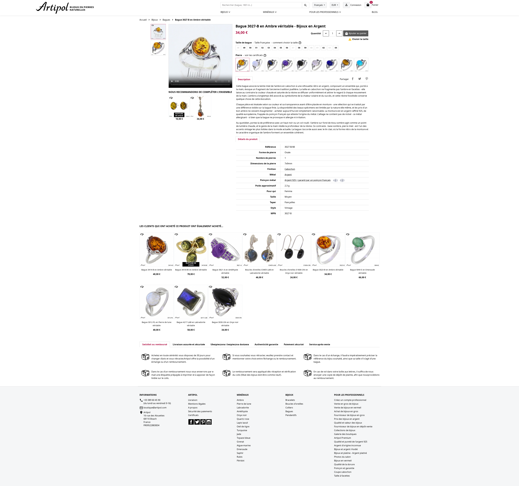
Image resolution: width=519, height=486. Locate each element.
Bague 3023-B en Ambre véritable (328, 269)
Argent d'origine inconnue (347, 445)
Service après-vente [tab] (319, 344)
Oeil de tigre (243, 426)
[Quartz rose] (317, 65)
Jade (239, 434)
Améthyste (242, 411)
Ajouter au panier (356, 33)
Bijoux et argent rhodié (346, 449)
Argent (288, 174)
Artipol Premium (342, 437)
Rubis (239, 456)
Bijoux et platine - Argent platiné (350, 453)
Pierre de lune (244, 403)
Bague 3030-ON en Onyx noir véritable (225, 324)
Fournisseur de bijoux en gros (349, 415)
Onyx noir (242, 415)
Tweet (359, 78)
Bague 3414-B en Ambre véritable (156, 269)
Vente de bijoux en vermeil (347, 407)
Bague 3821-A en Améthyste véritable (225, 271)
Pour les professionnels (323, 12)
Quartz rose (243, 418)
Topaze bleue (243, 437)
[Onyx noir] (302, 65)
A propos (192, 407)
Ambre (240, 400)
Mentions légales (197, 403)
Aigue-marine (244, 445)
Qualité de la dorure (344, 464)
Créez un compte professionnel (350, 400)
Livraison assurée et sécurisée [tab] (189, 344)
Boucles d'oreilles (294, 403)
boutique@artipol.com (155, 407)
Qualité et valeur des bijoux (348, 422)
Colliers (289, 407)
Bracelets (290, 400)
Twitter (197, 422)
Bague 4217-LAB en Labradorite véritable (191, 324)
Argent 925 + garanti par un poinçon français (308, 180)
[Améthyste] (287, 65)
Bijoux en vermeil (343, 460)
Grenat (240, 441)
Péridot (240, 460)
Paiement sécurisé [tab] (294, 344)
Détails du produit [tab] (247, 139)
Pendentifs (291, 415)
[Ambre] (242, 65)
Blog (375, 12)
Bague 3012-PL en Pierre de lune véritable (156, 324)
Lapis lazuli (242, 422)
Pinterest (366, 78)
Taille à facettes (342, 475)
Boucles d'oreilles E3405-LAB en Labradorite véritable (259, 271)
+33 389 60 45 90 (152, 400)
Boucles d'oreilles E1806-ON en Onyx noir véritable (294, 271)
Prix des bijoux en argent (347, 418)
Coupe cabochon (342, 471)
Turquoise (242, 430)
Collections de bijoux (344, 430)
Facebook (191, 422)
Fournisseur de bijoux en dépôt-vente (353, 426)
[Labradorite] (272, 65)
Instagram (209, 422)
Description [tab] (244, 79)
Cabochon (290, 169)
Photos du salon (342, 456)
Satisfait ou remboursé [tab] (154, 344)
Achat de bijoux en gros (346, 411)
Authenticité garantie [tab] (266, 344)
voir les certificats (256, 55)
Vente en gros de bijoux (346, 403)
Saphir (240, 453)
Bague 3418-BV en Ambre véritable (191, 269)
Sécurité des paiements (200, 411)
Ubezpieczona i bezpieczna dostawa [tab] (230, 344)
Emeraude (242, 449)
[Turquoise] (361, 65)
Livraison (192, 400)
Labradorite (243, 407)
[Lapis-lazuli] (332, 65)
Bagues (289, 411)
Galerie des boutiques (345, 434)
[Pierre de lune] (257, 65)
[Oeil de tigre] (346, 65)
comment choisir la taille (287, 42)
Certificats (193, 415)
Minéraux (268, 12)
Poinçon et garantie (344, 468)
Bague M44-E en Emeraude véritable (362, 271)
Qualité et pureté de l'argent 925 (350, 441)
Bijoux (224, 12)
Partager (352, 78)
